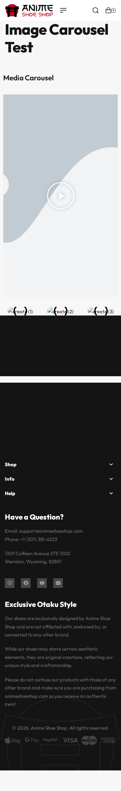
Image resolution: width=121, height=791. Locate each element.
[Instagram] (10, 583)
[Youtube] (42, 583)
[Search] (95, 10)
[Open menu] (63, 10)
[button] (60, 196)
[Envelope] (58, 583)
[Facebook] (26, 583)
